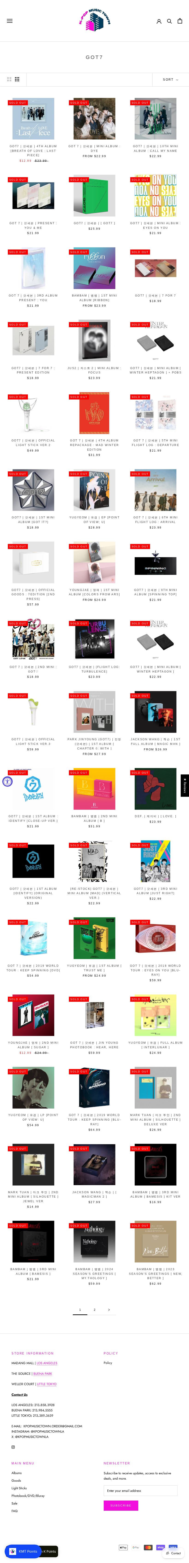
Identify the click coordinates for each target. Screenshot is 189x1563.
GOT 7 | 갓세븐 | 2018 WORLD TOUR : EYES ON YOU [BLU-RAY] (155, 970)
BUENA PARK (42, 1373)
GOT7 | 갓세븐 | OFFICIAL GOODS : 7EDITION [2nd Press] (33, 594)
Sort (169, 79)
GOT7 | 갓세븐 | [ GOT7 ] (94, 223)
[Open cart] (180, 21)
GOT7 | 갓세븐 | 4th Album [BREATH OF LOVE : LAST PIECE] (33, 151)
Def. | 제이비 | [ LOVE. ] (155, 816)
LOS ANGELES (47, 1363)
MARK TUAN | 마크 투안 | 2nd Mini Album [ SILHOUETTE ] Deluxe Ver (155, 1119)
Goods (16, 1480)
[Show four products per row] (17, 79)
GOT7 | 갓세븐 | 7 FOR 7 (155, 295)
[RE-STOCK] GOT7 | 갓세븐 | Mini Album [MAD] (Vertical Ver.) (94, 893)
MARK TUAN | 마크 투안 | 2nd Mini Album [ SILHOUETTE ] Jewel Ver (33, 1197)
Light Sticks (19, 1488)
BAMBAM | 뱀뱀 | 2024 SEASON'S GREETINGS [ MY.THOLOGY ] (94, 1274)
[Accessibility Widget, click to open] (7, 781)
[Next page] (109, 1310)
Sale (14, 1503)
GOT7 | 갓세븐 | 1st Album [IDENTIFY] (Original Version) (33, 893)
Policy (108, 1362)
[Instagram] (13, 1446)
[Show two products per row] (9, 79)
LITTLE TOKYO (46, 1384)
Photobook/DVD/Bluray (28, 1495)
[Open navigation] (9, 21)
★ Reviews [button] (185, 785)
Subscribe (121, 1505)
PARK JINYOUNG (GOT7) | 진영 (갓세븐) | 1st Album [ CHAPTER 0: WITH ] (94, 744)
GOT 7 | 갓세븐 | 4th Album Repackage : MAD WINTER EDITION (94, 445)
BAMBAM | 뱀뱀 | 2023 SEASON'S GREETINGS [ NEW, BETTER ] (155, 1274)
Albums (17, 1473)
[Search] (169, 20)
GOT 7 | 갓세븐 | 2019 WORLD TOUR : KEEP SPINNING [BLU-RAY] (94, 1119)
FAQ (15, 1511)
